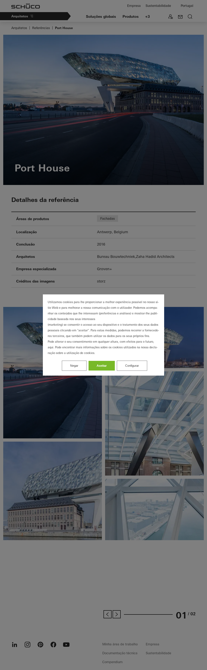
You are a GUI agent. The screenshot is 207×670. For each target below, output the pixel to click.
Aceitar (102, 365)
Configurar (132, 365)
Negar (74, 365)
